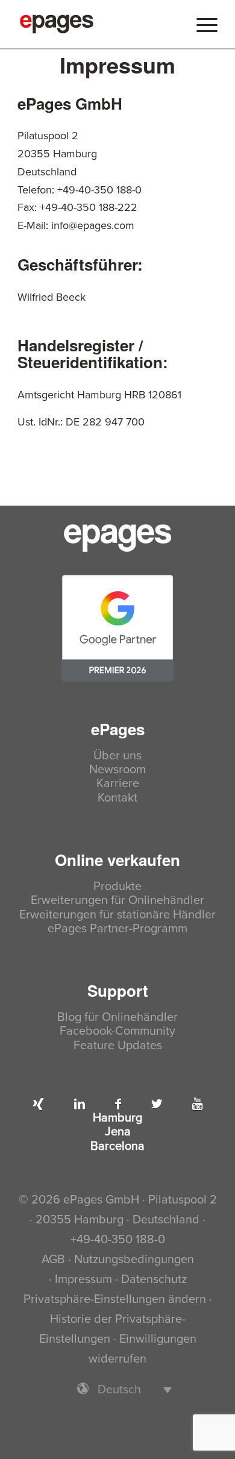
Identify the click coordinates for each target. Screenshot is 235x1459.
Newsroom (117, 770)
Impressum (83, 1279)
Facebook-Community (117, 1031)
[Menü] (201, 24)
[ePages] (97, 24)
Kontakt (117, 798)
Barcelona (117, 1146)
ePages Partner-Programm (117, 929)
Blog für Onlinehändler (117, 1017)
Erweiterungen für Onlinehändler (117, 901)
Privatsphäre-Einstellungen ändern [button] (115, 1299)
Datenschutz (154, 1279)
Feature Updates (118, 1046)
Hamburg (117, 1118)
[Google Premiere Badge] (117, 628)
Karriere (117, 784)
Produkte (117, 887)
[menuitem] (201, 24)
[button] (117, 1389)
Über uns (117, 756)
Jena (118, 1132)
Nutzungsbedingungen (134, 1259)
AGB (53, 1259)
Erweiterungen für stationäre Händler (117, 915)
